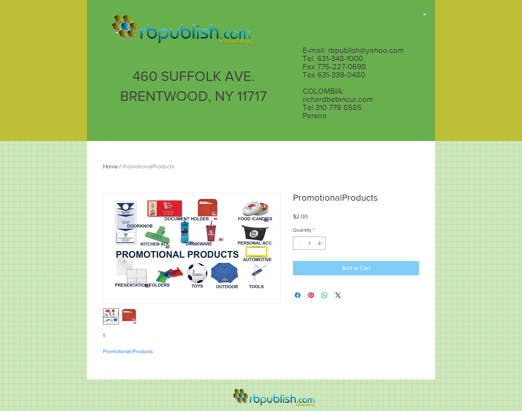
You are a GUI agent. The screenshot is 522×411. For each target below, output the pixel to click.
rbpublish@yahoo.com (366, 50)
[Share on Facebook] (297, 295)
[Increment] (320, 243)
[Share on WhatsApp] (324, 295)
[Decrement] (298, 243)
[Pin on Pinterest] (311, 295)
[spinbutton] (309, 243)
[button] (424, 14)
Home (110, 166)
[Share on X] (338, 295)
